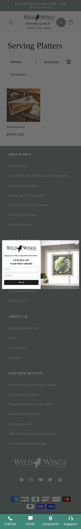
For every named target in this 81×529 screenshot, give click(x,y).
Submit (21, 282)
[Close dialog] (76, 242)
